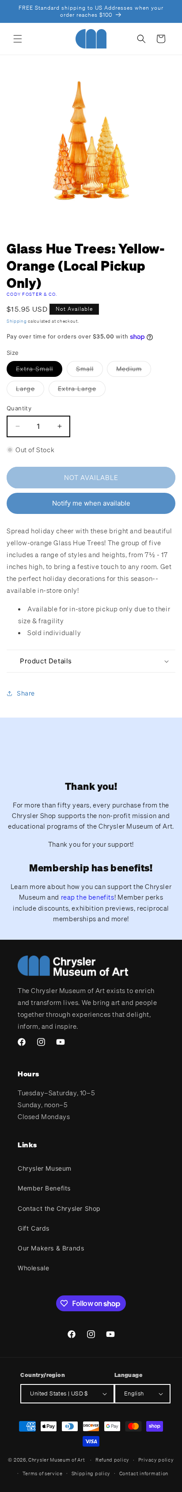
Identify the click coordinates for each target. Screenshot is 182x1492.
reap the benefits (87, 897)
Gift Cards (33, 1228)
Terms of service (43, 1473)
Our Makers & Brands (51, 1248)
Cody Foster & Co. (32, 294)
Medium (133, 370)
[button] (17, 38)
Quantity (19, 408)
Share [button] (26, 693)
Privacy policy (156, 1460)
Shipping (17, 321)
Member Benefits (44, 1188)
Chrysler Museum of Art (56, 1460)
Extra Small (39, 370)
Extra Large (82, 390)
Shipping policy (91, 1473)
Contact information (143, 1473)
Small (89, 370)
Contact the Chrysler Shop (59, 1208)
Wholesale (33, 1268)
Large (30, 390)
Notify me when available (91, 503)
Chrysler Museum (45, 1168)
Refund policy (112, 1460)
